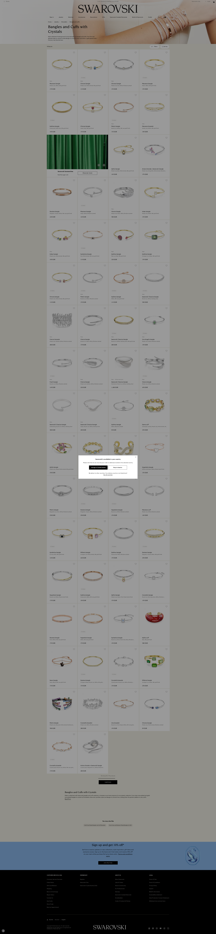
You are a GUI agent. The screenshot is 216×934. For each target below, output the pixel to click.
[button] (135, 457)
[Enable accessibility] (3, 930)
